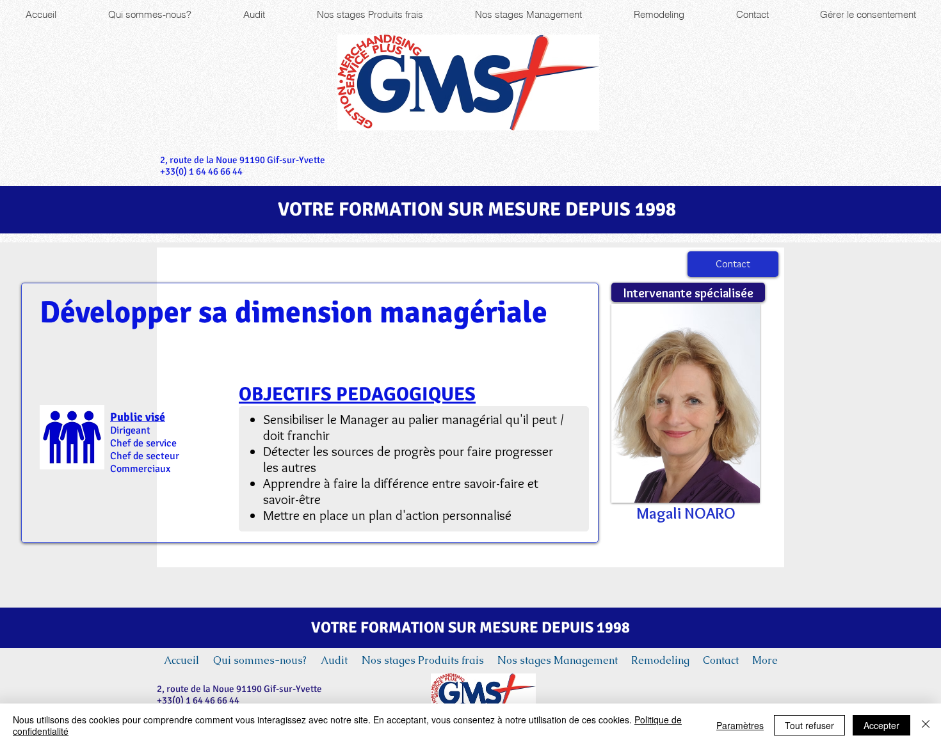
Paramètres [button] (740, 725)
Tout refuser (809, 725)
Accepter (881, 725)
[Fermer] (925, 725)
